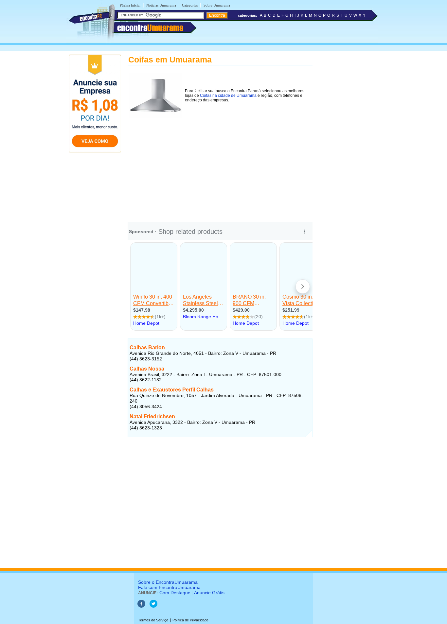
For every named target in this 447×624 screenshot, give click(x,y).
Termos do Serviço (153, 620)
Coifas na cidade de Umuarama (228, 95)
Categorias (190, 5)
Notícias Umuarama (161, 5)
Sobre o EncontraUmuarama (168, 582)
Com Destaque (174, 592)
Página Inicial (130, 5)
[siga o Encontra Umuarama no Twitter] (153, 606)
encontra (150, 28)
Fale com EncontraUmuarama (169, 587)
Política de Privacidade (190, 620)
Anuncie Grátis (209, 592)
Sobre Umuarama (217, 5)
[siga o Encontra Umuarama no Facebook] (141, 606)
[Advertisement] (220, 166)
